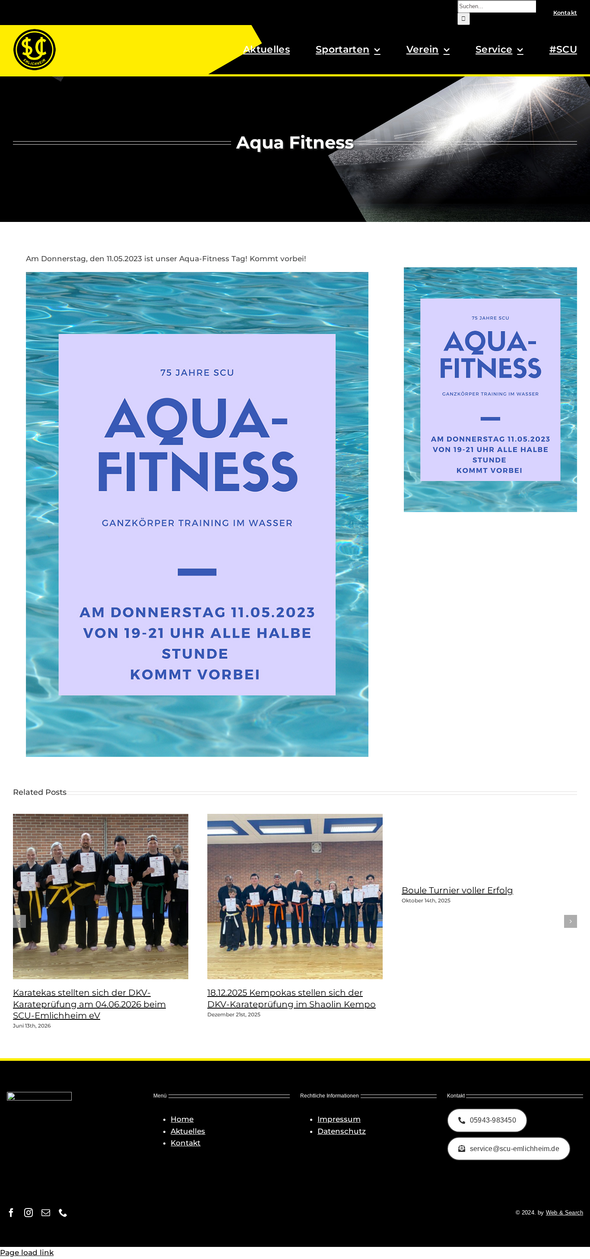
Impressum (339, 1119)
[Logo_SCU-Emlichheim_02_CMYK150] (34, 31)
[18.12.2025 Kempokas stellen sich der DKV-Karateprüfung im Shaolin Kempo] (315, 976)
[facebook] (11, 1212)
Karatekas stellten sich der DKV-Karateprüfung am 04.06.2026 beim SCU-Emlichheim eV (89, 1004)
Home (182, 1119)
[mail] (45, 1212)
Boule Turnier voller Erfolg (457, 890)
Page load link (27, 1252)
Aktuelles (188, 1131)
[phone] (63, 1212)
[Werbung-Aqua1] (197, 275)
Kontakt (185, 1143)
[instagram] (28, 1212)
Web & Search (564, 1212)
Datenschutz (341, 1131)
